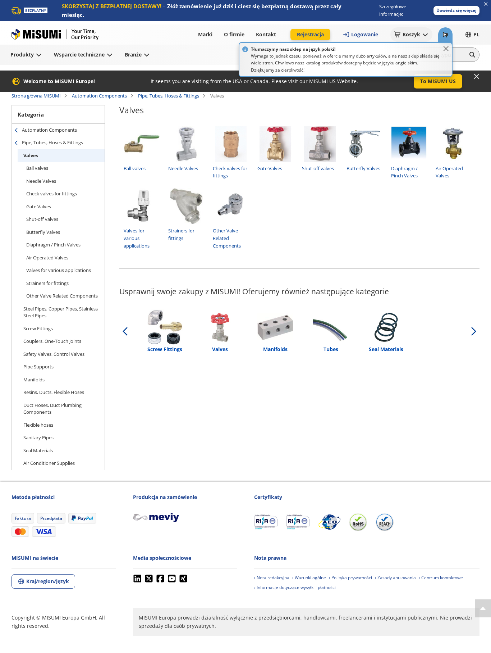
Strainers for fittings (47, 283)
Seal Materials (38, 450)
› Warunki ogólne (309, 578)
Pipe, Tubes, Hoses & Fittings (168, 95)
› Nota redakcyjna (271, 578)
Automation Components (99, 95)
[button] (456, 10)
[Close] (446, 48)
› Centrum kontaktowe (441, 578)
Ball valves (37, 168)
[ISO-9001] (265, 522)
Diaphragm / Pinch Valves (53, 244)
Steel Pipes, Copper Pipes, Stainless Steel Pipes (60, 312)
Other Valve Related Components (62, 296)
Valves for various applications (58, 270)
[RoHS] (358, 522)
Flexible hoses (38, 425)
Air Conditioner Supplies (49, 463)
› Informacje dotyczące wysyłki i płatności (295, 587)
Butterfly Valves (43, 232)
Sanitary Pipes (38, 437)
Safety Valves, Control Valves (53, 354)
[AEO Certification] (329, 522)
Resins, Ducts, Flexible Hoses (53, 392)
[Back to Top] (483, 608)
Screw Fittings (38, 328)
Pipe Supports (38, 366)
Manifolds (34, 379)
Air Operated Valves (47, 257)
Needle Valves (41, 181)
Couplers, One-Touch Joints (52, 341)
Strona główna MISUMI (36, 95)
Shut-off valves (42, 219)
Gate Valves (38, 206)
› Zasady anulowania (395, 578)
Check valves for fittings (51, 193)
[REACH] (385, 522)
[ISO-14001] (297, 522)
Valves (30, 155)
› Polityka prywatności (350, 578)
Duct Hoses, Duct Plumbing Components (52, 409)
